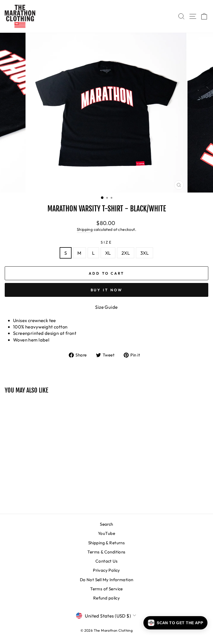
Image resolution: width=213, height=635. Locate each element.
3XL (144, 253)
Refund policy (106, 598)
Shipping (85, 229)
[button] (175, 622)
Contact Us (106, 561)
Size (106, 242)
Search (106, 524)
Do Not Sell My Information (106, 579)
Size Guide (106, 307)
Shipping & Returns (106, 542)
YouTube (106, 533)
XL (108, 253)
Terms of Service (106, 588)
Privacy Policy (106, 570)
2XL (125, 253)
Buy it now (107, 290)
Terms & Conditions (106, 552)
